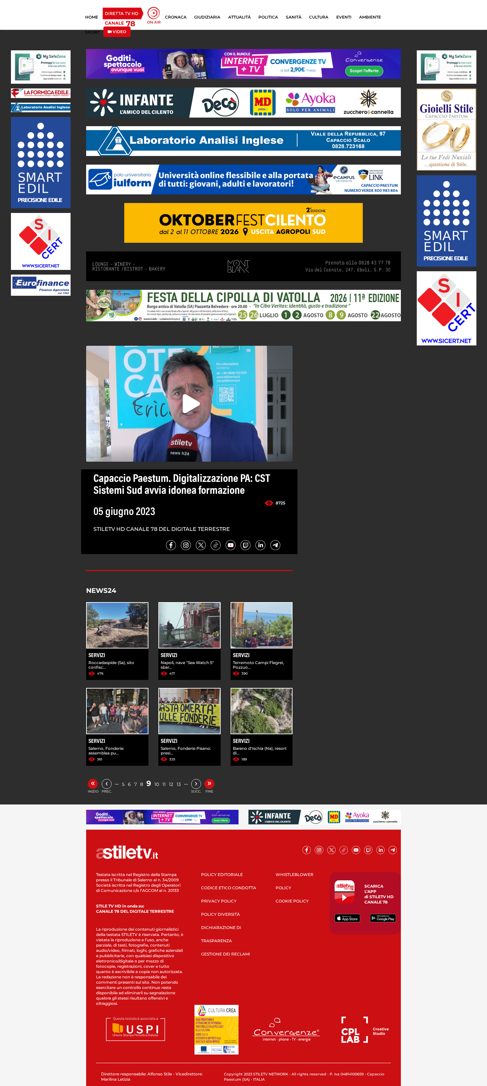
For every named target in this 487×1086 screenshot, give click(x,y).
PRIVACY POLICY (219, 901)
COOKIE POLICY (292, 901)
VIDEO (119, 31)
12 (171, 784)
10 (156, 784)
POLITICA (268, 17)
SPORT (92, 32)
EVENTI (344, 17)
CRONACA (176, 17)
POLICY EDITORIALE (222, 874)
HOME (91, 17)
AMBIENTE (370, 17)
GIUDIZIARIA (207, 17)
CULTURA (318, 17)
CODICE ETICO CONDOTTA (228, 887)
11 (164, 784)
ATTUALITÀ (239, 17)
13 (179, 784)
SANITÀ (293, 17)
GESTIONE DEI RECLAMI (225, 954)
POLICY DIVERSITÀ (220, 914)
